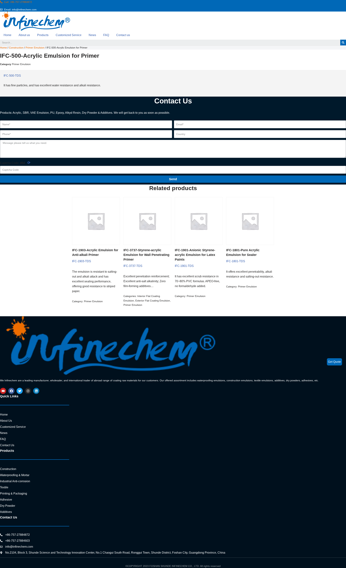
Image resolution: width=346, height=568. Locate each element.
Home (7, 35)
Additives (6, 511)
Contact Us (7, 445)
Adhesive (6, 499)
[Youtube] (3, 391)
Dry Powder (7, 505)
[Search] (343, 42)
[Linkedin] (36, 391)
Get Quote (334, 361)
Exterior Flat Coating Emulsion (152, 300)
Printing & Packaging (13, 493)
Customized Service (68, 35)
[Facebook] (11, 391)
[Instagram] (28, 391)
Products (42, 35)
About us (24, 35)
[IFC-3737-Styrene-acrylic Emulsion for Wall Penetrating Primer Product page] (147, 221)
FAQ (106, 35)
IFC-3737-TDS (132, 265)
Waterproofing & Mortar (14, 475)
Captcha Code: (15, 163)
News (92, 35)
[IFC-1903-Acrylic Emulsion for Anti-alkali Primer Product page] (95, 221)
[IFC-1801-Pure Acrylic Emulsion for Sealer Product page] (250, 221)
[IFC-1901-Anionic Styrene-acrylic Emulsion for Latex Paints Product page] (198, 221)
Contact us (123, 35)
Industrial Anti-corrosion (15, 481)
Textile (4, 487)
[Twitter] (20, 391)
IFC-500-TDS (12, 75)
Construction (16, 47)
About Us (6, 420)
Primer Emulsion (35, 47)
